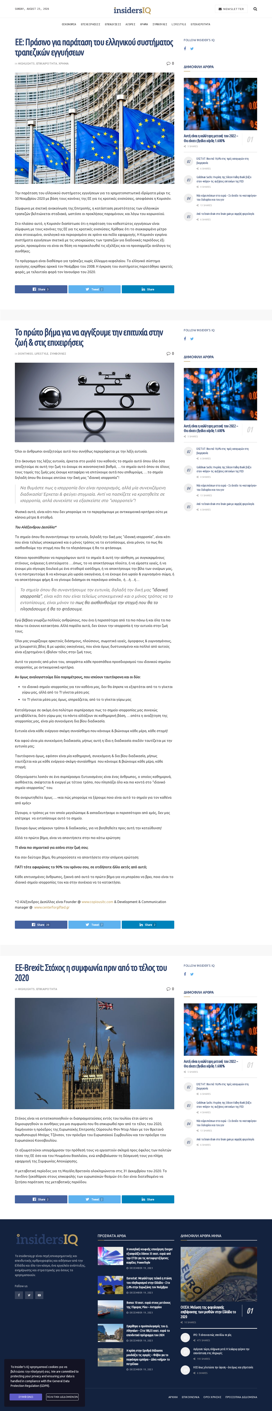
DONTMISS (25, 353)
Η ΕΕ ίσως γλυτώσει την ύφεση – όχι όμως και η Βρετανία (223, 1367)
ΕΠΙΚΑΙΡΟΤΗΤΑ (200, 24)
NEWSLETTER (233, 8)
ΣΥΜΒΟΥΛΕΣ (160, 24)
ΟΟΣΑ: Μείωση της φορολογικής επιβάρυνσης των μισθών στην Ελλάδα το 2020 (208, 1312)
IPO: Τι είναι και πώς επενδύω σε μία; (212, 1335)
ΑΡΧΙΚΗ (173, 1397)
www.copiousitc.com (98, 902)
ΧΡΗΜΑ (144, 24)
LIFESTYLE (179, 24)
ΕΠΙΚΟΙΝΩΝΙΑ (190, 1397)
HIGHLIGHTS (26, 63)
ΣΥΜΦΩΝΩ (25, 1397)
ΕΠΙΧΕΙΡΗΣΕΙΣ (90, 24)
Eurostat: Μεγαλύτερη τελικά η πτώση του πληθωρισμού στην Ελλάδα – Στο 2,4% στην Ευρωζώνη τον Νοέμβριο (149, 1282)
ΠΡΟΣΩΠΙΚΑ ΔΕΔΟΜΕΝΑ (241, 1397)
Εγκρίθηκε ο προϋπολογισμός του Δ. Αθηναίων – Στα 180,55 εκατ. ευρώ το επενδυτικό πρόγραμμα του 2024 (148, 1330)
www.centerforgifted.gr (51, 907)
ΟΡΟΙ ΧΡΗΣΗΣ (212, 1397)
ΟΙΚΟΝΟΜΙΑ (69, 24)
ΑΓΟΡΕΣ (130, 24)
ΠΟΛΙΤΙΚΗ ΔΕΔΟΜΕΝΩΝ (62, 1397)
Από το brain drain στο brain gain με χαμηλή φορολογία (225, 213)
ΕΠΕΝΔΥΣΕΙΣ (113, 24)
